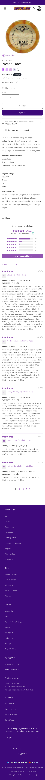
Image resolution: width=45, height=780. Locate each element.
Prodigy (8, 643)
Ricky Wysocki (10, 720)
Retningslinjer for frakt (16, 775)
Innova (7, 627)
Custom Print (10, 532)
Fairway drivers (10, 580)
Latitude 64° (9, 638)
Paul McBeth (9, 704)
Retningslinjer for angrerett (34, 767)
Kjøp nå (22, 113)
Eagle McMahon (11, 714)
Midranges (9, 585)
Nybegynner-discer (12, 669)
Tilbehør (8, 596)
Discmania (9, 611)
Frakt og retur (10, 538)
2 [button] (19, 489)
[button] (4, 8)
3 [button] (23, 489)
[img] (7, 271)
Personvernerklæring (13, 543)
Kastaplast (9, 633)
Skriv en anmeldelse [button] (22, 256)
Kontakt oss (9, 527)
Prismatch (9, 559)
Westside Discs (10, 649)
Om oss (8, 521)
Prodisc (9, 767)
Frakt (12, 78)
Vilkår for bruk (10, 554)
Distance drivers (11, 574)
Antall (4, 92)
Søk (6, 516)
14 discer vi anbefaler (13, 664)
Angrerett (8, 548)
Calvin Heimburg (11, 709)
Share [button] (7, 218)
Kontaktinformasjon (32, 775)
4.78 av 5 (28, 231)
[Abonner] (37, 737)
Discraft (8, 616)
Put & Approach (11, 591)
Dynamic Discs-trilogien (14, 622)
